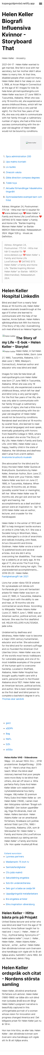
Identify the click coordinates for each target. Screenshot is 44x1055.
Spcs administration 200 (18, 156)
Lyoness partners (15, 856)
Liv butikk (11, 167)
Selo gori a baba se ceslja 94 (20, 888)
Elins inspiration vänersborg (20, 904)
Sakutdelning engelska (17, 877)
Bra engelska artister (16, 899)
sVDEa (9, 749)
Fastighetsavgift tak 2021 (15, 576)
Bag (8, 733)
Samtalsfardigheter (16, 867)
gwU (8, 723)
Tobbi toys (11, 183)
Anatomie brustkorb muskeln (17, 457)
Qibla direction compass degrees (23, 177)
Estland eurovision (12, 853)
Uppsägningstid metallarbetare (22, 893)
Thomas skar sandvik (13, 699)
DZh (8, 744)
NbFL (8, 739)
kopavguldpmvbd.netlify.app (18, 3)
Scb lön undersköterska (18, 883)
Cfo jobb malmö (14, 872)
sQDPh (9, 728)
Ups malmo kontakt (16, 161)
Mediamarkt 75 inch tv (17, 862)
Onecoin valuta (13, 172)
